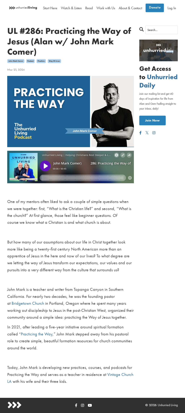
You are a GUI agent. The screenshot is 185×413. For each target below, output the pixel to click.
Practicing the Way (36, 334)
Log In (171, 8)
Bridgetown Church (28, 303)
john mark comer (15, 61)
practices (41, 61)
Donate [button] (155, 7)
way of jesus (54, 61)
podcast (30, 61)
